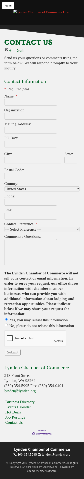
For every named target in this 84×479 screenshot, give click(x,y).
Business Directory (20, 402)
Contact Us (14, 422)
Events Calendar (18, 407)
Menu (8, 5)
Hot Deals (16, 49)
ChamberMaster (36, 471)
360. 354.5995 (27, 454)
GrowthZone (49, 467)
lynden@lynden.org (20, 391)
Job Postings (15, 417)
